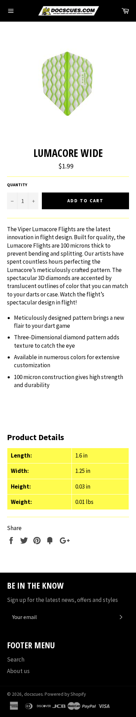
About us (18, 671)
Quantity (17, 184)
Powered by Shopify (65, 694)
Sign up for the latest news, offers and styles (62, 600)
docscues (33, 694)
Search (15, 659)
